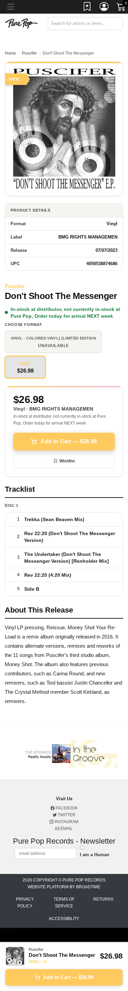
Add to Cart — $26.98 (68, 441)
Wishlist (67, 461)
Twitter (66, 815)
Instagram (66, 821)
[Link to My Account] (104, 8)
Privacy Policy (25, 902)
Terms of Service (64, 902)
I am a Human (94, 854)
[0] (121, 8)
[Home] (21, 23)
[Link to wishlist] (87, 8)
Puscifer (29, 53)
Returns (103, 899)
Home (10, 53)
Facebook (66, 808)
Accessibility (64, 918)
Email (66, 828)
